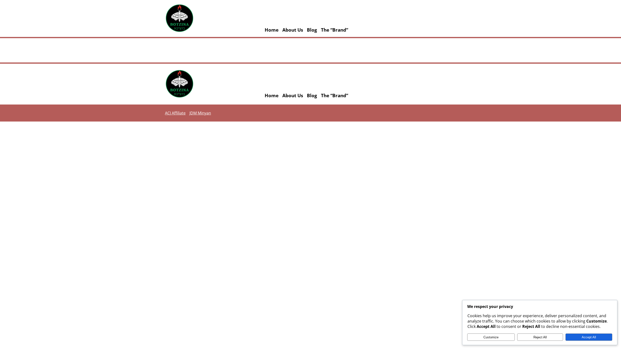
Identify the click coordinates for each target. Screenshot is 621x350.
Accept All (589, 337)
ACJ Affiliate (175, 113)
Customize (490, 337)
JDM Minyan (200, 113)
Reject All (540, 337)
